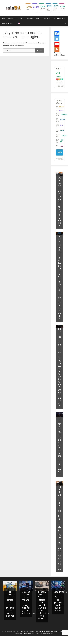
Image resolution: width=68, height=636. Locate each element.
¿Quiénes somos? (7, 23)
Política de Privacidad (31, 631)
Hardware (30, 18)
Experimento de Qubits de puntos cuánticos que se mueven (60, 601)
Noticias (10, 18)
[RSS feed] (56, 49)
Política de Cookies (17, 631)
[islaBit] (13, 8)
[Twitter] (56, 38)
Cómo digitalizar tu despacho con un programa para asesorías (59, 446)
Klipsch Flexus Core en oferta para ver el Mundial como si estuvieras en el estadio (43, 605)
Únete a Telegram (59, 152)
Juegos (46, 18)
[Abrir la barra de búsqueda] (65, 23)
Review (38, 18)
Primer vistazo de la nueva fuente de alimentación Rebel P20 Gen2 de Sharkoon (59, 367)
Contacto (34, 633)
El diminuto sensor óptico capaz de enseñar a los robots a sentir (10, 603)
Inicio (3, 18)
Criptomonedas (58, 18)
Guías (20, 18)
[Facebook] (56, 33)
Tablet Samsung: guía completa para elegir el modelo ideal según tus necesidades (59, 528)
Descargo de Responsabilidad (48, 631)
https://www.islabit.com (45, 633)
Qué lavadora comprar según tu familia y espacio (59, 201)
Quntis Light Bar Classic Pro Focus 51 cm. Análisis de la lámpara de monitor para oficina (59, 277)
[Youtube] (56, 44)
